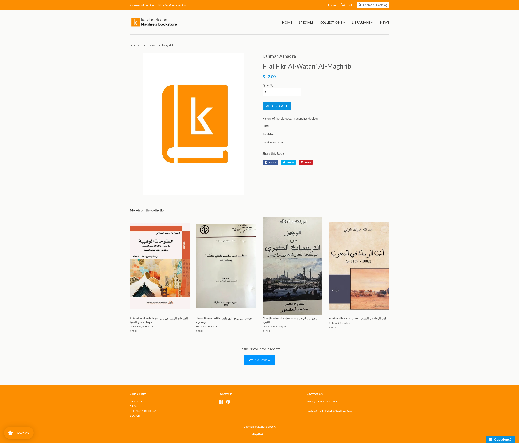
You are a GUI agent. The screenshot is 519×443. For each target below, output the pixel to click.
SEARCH (135, 415)
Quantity (268, 85)
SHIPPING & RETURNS (143, 411)
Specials (306, 22)
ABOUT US (136, 401)
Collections (331, 22)
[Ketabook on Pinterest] (228, 402)
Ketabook (269, 426)
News (384, 22)
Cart (349, 5)
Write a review (259, 359)
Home (287, 22)
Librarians (361, 22)
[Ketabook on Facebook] (220, 402)
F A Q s (134, 406)
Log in (332, 5)
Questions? (502, 439)
